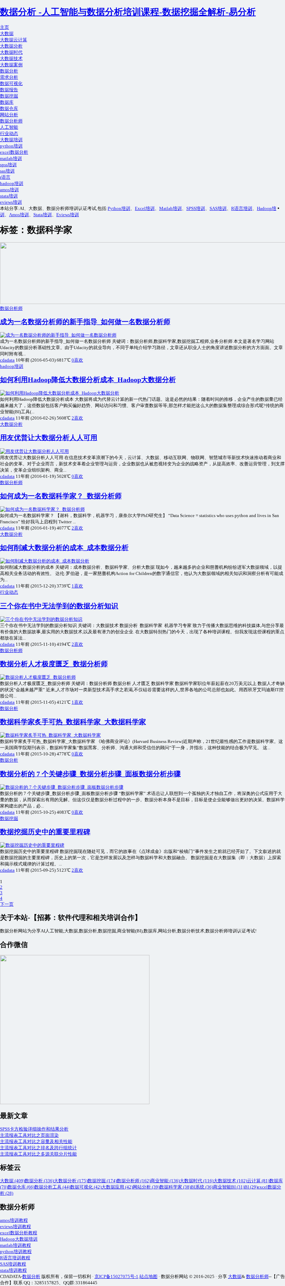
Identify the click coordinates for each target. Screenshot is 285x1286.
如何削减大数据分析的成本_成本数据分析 (64, 547)
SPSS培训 (195, 208)
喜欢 (77, 360)
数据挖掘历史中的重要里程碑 (45, 832)
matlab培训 (11, 158)
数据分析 (9, 71)
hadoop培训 (11, 183)
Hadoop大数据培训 (19, 1239)
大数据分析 (11, 46)
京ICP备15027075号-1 (116, 1276)
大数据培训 (11, 139)
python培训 (11, 146)
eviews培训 (11, 202)
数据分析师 (11, 121)
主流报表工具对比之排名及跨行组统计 (38, 1147)
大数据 (7, 33)
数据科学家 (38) (175, 1187)
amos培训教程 (14, 1220)
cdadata (7, 360)
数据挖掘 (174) (102, 1180)
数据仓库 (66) (21, 1187)
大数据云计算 (13, 39)
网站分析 (9, 114)
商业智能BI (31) (228, 1187)
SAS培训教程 (13, 1264)
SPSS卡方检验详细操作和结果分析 (34, 1129)
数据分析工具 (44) (52, 1187)
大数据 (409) (12, 1180)
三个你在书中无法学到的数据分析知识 (59, 606)
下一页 (7, 904)
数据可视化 (11, 83)
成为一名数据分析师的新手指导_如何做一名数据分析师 (85, 321)
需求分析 (9, 77)
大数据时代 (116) (196, 1180)
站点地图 (148, 1276)
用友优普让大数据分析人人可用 (48, 437)
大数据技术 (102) (230, 1180)
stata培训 (9, 195)
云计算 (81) (258, 1180)
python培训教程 (16, 1251)
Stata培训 (42, 214)
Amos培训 (19, 214)
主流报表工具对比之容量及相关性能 (36, 1141)
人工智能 (9, 127)
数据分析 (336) (39, 1180)
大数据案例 (11, 64)
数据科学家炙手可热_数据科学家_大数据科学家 (73, 722)
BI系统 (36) (202, 1187)
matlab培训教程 (15, 1245)
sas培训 (7, 171)
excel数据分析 (14, 152)
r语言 (5, 177)
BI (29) (251, 1187)
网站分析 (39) (146, 1187)
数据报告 (9, 89)
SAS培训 (218, 208)
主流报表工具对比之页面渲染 (29, 1135)
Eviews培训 (67, 214)
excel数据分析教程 (18, 1232)
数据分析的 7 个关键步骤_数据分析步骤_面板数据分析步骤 (90, 774)
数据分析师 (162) (133, 1180)
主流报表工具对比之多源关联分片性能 (38, 1154)
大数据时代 (11, 52)
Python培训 (119, 208)
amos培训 (9, 189)
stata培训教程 (13, 1270)
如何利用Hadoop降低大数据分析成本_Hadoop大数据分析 (88, 379)
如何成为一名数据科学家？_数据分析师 (61, 496)
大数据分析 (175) (71, 1180)
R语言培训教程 (15, 1257)
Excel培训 (145, 208)
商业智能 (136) (165, 1180)
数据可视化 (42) (85, 1187)
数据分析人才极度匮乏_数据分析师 (54, 664)
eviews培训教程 (15, 1226)
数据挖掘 (9, 96)
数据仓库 (9, 108)
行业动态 (9, 133)
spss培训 (8, 164)
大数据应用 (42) (117, 1187)
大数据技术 (11, 58)
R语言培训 (241, 208)
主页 (4, 27)
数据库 (7, 102)
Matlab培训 (170, 208)
